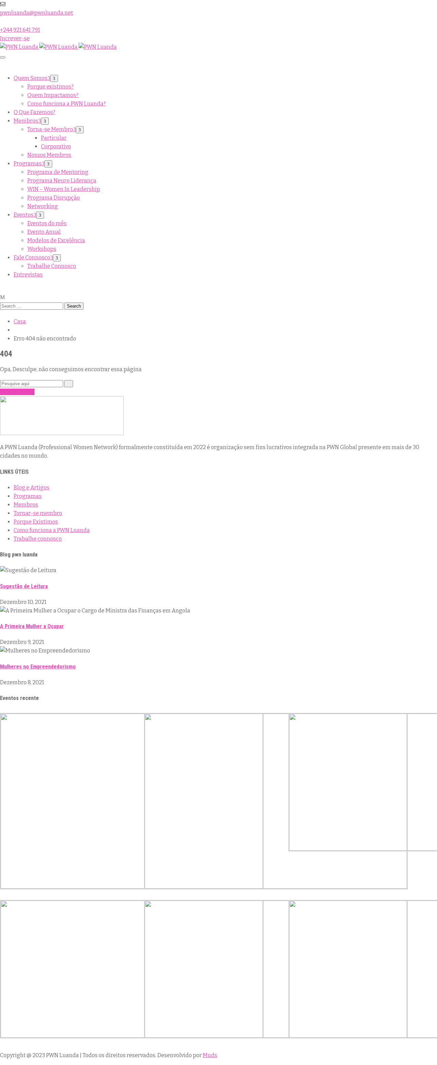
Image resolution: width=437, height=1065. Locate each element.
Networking (42, 206)
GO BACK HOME (17, 392)
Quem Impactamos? (53, 95)
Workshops (41, 249)
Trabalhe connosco (38, 539)
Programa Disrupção (53, 197)
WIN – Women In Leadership (63, 189)
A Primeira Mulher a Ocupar (32, 626)
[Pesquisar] (68, 383)
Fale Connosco (32, 257)
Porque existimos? (50, 86)
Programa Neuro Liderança (61, 180)
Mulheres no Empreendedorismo (38, 666)
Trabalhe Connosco (51, 266)
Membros (26, 121)
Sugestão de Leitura (24, 586)
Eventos (23, 215)
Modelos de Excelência (56, 240)
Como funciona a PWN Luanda (52, 530)
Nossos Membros (49, 155)
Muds (210, 1055)
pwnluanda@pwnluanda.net (36, 13)
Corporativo (56, 146)
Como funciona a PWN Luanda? (66, 103)
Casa (20, 321)
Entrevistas (28, 274)
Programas (28, 163)
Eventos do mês (47, 223)
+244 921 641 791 (20, 30)
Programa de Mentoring (57, 172)
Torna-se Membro (50, 129)
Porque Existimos (36, 521)
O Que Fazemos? (34, 112)
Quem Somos (30, 78)
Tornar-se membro (38, 513)
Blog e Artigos (32, 487)
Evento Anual (44, 232)
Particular (54, 138)
